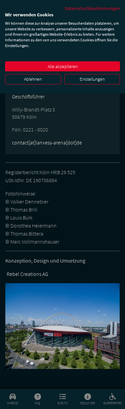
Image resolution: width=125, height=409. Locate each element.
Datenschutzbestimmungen (92, 8)
